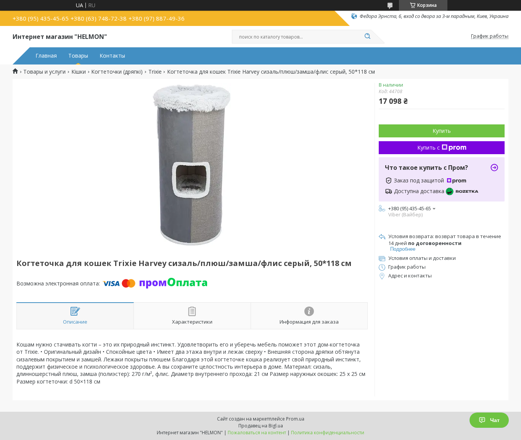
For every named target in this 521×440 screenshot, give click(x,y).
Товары (78, 55)
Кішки (78, 71)
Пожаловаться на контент (257, 432)
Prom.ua (295, 419)
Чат (495, 420)
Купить (442, 130)
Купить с (428, 147)
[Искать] (367, 37)
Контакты (112, 55)
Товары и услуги (44, 71)
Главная (46, 55)
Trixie (155, 71)
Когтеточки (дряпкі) (117, 71)
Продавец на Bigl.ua (260, 425)
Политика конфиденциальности (327, 432)
